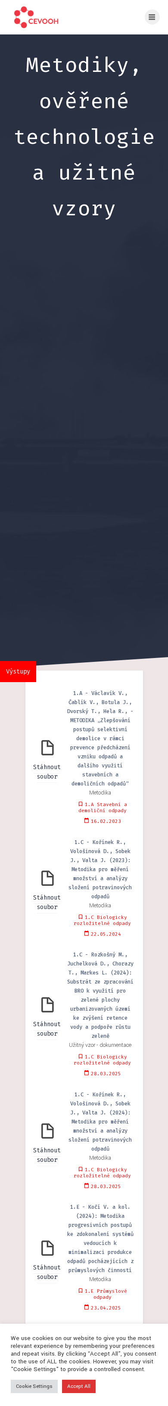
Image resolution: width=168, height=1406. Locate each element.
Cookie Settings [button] (34, 1386)
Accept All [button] (78, 1386)
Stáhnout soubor (47, 772)
